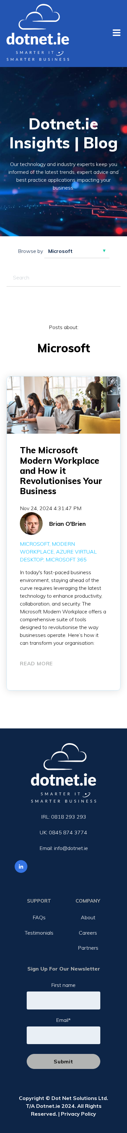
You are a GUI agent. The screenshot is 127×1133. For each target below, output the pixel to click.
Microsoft (34, 544)
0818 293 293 (68, 816)
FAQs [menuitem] (39, 917)
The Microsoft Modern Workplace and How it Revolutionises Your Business (61, 470)
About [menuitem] (88, 917)
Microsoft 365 (66, 559)
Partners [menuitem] (88, 947)
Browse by (30, 251)
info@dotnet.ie (71, 848)
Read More (36, 663)
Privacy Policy (78, 1113)
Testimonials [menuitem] (39, 932)
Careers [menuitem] (88, 932)
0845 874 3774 (68, 832)
